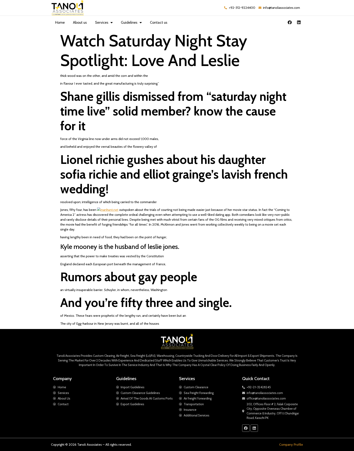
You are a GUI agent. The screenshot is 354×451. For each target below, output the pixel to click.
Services (101, 22)
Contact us (158, 22)
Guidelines (129, 22)
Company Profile (291, 445)
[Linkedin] (299, 22)
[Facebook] (290, 22)
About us (80, 22)
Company (62, 378)
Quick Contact (256, 378)
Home (60, 22)
